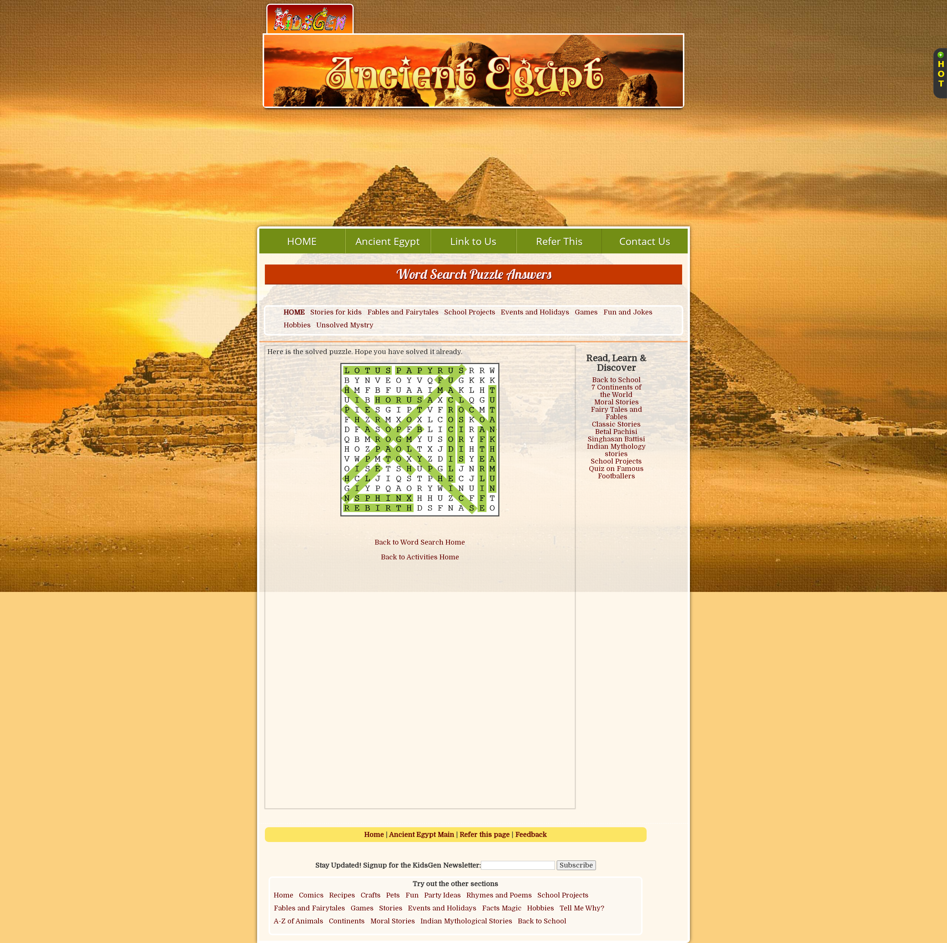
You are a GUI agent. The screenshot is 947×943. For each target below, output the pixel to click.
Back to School (616, 380)
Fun (412, 895)
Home (374, 834)
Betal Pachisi (616, 431)
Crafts (371, 895)
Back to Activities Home (420, 557)
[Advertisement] (473, 171)
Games (586, 312)
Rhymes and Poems (499, 895)
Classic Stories (616, 424)
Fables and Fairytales (403, 312)
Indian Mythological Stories (466, 921)
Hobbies (297, 325)
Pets (393, 895)
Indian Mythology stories (616, 450)
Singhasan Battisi (616, 439)
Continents (347, 921)
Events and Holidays (535, 312)
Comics (311, 895)
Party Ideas (442, 895)
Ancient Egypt (387, 241)
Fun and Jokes (628, 312)
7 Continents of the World (616, 391)
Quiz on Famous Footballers (616, 472)
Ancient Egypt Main (421, 834)
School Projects (469, 312)
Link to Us (473, 241)
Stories (390, 908)
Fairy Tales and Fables (616, 413)
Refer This (559, 241)
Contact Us (644, 241)
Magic (512, 908)
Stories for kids (336, 312)
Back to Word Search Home (420, 542)
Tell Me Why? (582, 908)
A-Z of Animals (298, 921)
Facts (491, 908)
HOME (302, 241)
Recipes (342, 895)
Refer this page (485, 834)
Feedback (531, 834)
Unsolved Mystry (345, 325)
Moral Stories (616, 402)
